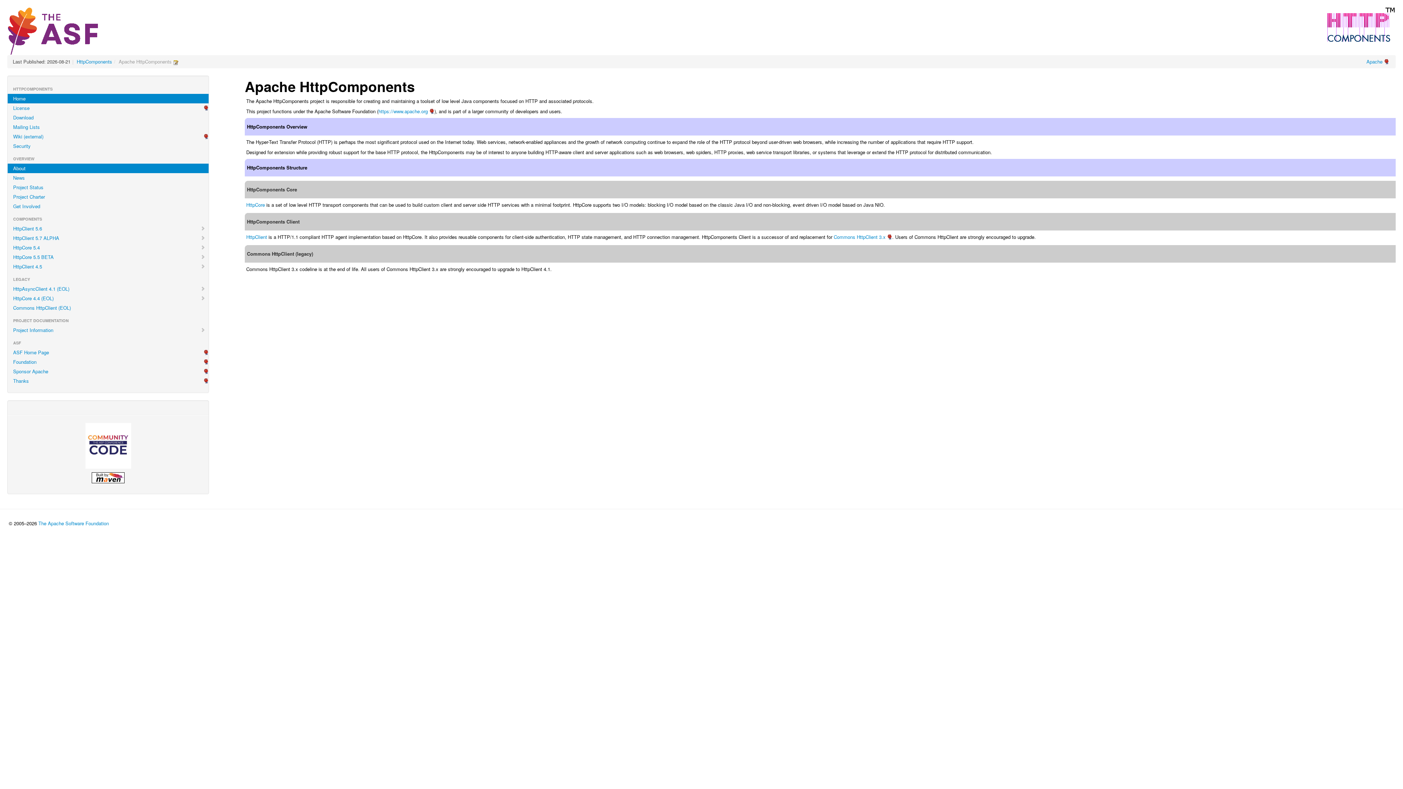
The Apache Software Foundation (73, 523)
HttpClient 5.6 (27, 228)
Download (23, 117)
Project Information (33, 330)
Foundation (25, 361)
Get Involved (26, 206)
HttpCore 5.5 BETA (33, 257)
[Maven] (108, 477)
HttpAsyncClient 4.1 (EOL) (41, 288)
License (21, 107)
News (19, 177)
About (19, 168)
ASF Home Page (31, 352)
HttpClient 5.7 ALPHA (36, 238)
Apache (1374, 61)
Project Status (28, 187)
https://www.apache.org (403, 111)
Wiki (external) (28, 136)
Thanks (21, 380)
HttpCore (255, 204)
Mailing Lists (26, 126)
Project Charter (29, 196)
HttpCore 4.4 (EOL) (33, 298)
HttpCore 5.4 (26, 247)
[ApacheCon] (108, 446)
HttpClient (256, 236)
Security (22, 145)
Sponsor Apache (30, 371)
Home (19, 98)
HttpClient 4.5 (27, 266)
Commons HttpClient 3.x (860, 236)
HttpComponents (94, 61)
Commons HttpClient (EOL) (42, 307)
